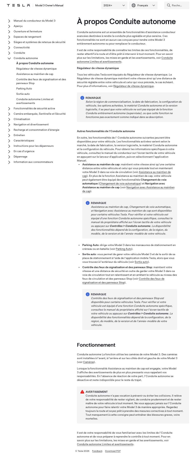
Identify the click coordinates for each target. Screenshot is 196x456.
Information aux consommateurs (33, 161)
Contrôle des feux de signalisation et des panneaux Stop (41, 81)
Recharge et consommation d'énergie (36, 129)
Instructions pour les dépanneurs (34, 145)
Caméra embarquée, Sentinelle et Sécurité (40, 113)
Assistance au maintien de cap (34, 73)
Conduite (19, 52)
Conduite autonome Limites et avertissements (34, 101)
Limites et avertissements (105, 444)
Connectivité (22, 47)
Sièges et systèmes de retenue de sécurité (39, 42)
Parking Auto (24, 88)
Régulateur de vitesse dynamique (133, 86)
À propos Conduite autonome (35, 63)
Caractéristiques (24, 140)
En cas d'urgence (24, 151)
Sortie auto (141, 261)
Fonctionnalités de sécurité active (34, 108)
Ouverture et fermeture (28, 31)
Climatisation (22, 119)
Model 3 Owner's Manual (49, 5)
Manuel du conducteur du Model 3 (35, 20)
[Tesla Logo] (18, 5)
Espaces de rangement (27, 36)
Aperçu (18, 26)
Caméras (88, 362)
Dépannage (20, 156)
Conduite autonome (26, 58)
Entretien (19, 135)
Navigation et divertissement (31, 124)
